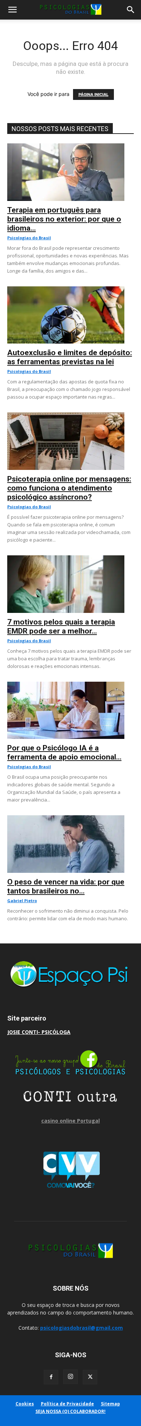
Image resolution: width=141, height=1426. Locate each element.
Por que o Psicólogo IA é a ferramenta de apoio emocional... (64, 752)
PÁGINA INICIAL (93, 94)
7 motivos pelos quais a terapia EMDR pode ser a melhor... (61, 626)
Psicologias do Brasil (29, 237)
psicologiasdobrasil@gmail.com (81, 1327)
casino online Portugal (70, 1120)
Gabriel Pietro (22, 900)
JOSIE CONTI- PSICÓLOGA (38, 1032)
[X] (90, 1377)
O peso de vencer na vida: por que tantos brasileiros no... (65, 886)
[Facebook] (51, 1377)
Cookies (25, 1404)
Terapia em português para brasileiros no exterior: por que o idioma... (64, 219)
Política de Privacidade (67, 1404)
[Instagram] (70, 1377)
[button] (12, 10)
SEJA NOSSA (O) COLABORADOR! (70, 1411)
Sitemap (110, 1404)
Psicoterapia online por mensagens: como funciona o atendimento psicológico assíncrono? (69, 488)
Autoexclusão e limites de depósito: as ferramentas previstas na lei (69, 357)
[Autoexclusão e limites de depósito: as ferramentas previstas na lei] (70, 290)
